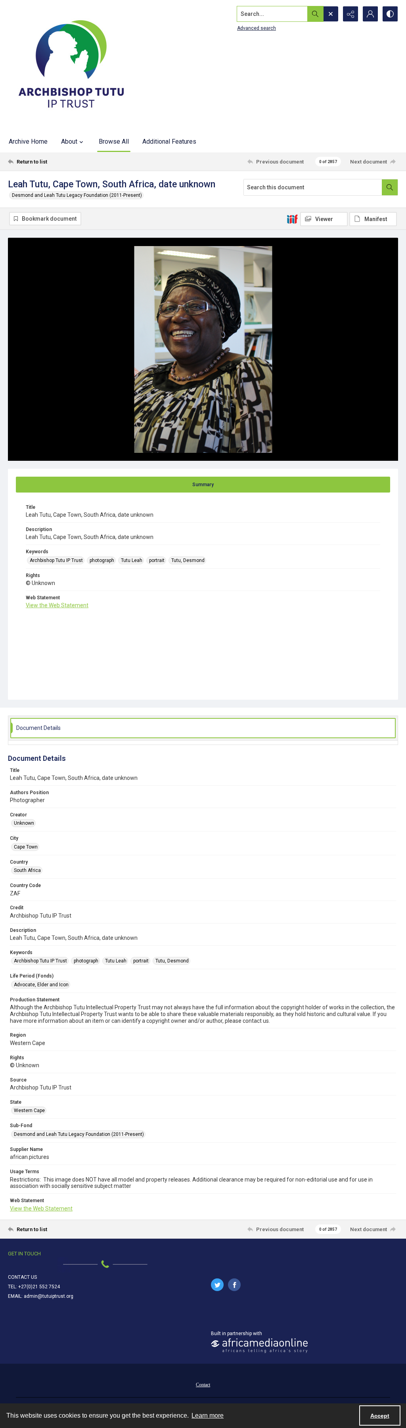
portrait (157, 560)
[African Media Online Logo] (259, 1345)
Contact (203, 1385)
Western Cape (29, 1110)
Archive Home (28, 141)
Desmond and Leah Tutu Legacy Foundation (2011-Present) (77, 195)
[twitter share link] (217, 1284)
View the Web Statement (57, 605)
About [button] (69, 141)
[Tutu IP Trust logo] (71, 65)
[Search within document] (390, 187)
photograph (102, 560)
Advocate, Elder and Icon (41, 984)
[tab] (203, 484)
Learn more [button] (208, 1415)
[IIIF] (292, 218)
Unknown (24, 823)
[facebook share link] (234, 1284)
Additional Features (169, 141)
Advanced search (256, 28)
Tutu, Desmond (188, 560)
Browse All (114, 141)
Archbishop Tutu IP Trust (56, 560)
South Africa (27, 870)
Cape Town (26, 847)
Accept (379, 1416)
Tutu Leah (131, 560)
